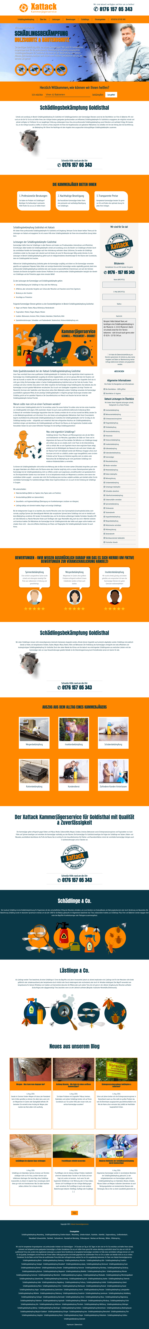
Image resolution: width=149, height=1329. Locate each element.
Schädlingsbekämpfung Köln (95, 1260)
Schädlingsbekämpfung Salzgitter (32, 1315)
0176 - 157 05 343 (119, 272)
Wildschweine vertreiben (113, 525)
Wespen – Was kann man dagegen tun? (30, 1084)
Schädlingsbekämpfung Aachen (97, 1278)
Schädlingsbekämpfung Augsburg (71, 1275)
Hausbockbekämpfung (113, 431)
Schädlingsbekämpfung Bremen (31, 1267)
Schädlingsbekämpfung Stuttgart (31, 1264)
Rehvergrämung (111, 478)
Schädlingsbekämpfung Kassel (116, 1286)
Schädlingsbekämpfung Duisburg (117, 1267)
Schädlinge (85, 19)
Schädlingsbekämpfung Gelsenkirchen (31, 1278)
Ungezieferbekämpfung (113, 516)
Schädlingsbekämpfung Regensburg (116, 1297)
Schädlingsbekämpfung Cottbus (117, 1315)
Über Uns (43, 19)
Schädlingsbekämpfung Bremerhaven (94, 1308)
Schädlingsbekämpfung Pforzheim (72, 1304)
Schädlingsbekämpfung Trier (120, 1311)
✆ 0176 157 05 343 (118, 19)
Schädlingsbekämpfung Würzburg (98, 1300)
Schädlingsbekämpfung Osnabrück (74, 1293)
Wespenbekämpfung (112, 521)
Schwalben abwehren (112, 491)
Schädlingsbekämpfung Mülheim (28, 1293)
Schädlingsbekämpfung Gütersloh (74, 1319)
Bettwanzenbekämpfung (113, 414)
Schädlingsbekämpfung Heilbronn (50, 1304)
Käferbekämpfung (111, 448)
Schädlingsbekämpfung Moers (53, 1315)
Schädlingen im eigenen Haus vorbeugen (30, 1161)
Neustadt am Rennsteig (71, 1238)
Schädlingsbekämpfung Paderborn (31, 1300)
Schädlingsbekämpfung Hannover (73, 1267)
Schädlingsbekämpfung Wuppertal (54, 1271)
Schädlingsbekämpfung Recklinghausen (119, 1308)
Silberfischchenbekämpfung (114, 495)
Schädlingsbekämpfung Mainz (32, 1286)
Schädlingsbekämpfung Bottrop (27, 1308)
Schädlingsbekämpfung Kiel (78, 1278)
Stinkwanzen (110, 508)
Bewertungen (70, 19)
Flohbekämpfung (111, 427)
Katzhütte (94, 1234)
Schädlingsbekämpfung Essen (118, 1264)
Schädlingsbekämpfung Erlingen (58, 1311)
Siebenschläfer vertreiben (114, 499)
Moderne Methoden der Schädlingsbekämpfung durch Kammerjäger (116, 1162)
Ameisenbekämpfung (112, 410)
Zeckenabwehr (110, 534)
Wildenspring (115, 1238)
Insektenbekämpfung (112, 444)
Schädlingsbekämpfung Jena (78, 1311)
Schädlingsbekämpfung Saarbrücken (51, 1289)
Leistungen (56, 19)
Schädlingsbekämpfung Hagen (29, 1289)
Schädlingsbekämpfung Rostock (96, 1286)
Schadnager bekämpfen (113, 487)
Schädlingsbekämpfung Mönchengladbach (119, 1275)
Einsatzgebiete (100, 19)
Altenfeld (101, 1234)
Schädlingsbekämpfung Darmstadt (54, 1297)
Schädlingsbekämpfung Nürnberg (95, 1267)
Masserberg (75, 1234)
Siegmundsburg (111, 1234)
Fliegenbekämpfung (112, 423)
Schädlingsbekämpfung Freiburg (75, 1282)
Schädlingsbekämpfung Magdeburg (53, 1282)
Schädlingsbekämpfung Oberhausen (73, 1286)
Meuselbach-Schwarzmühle (37, 1238)
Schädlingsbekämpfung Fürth (119, 1300)
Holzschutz (109, 435)
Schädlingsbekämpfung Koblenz (71, 1308)
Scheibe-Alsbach (85, 1234)
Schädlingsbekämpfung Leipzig (75, 1264)
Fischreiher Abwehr (112, 542)
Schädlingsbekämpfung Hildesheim (95, 1315)
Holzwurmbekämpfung (113, 440)
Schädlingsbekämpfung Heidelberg (120, 1293)
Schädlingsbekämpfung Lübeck (117, 1282)
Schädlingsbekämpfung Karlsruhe (26, 1275)
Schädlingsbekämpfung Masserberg (33, 1234)
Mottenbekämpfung (112, 470)
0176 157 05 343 (113, 9)
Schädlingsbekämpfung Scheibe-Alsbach (57, 1234)
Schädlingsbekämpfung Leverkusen (97, 1293)
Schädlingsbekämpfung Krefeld (96, 1282)
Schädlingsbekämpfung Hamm (73, 1289)
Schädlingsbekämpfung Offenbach (76, 1300)
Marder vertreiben (111, 465)
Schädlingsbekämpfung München (75, 1260)
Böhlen (108, 1238)
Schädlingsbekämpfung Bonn (96, 1271)
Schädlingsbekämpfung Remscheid (99, 1311)
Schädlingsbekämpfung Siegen (73, 1315)
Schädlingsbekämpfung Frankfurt (115, 1260)
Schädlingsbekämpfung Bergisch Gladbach (33, 1311)
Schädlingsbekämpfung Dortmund (97, 1264)
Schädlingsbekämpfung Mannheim (49, 1275)
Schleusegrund (84, 1238)
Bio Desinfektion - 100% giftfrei (115, 389)
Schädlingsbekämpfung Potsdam (94, 1289)
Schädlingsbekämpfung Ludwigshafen (117, 1289)
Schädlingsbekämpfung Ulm (29, 1304)
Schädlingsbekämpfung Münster (117, 1271)
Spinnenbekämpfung (112, 504)
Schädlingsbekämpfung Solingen (31, 1297)
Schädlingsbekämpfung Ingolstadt (53, 1300)
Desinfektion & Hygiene (113, 393)
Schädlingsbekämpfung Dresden (52, 1267)
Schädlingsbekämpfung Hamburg (53, 1260)
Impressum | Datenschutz (74, 1324)
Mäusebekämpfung (111, 461)
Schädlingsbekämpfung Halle (32, 1282)
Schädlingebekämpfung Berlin (32, 1260)
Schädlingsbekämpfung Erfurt (52, 1286)
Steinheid (50, 1238)
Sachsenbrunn (58, 1238)
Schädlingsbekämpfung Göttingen (117, 1304)
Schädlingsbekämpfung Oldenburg (51, 1293)
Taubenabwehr (110, 512)
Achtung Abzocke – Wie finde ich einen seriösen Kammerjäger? (73, 1085)
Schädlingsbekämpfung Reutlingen (49, 1308)
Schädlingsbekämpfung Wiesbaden (94, 1275)
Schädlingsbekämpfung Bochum (32, 1271)
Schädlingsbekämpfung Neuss (94, 1297)
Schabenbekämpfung (112, 482)
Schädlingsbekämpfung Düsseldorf (54, 1264)
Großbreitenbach (122, 1234)
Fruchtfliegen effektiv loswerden (73, 1161)
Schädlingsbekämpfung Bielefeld (76, 1271)
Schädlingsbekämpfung (26, 19)
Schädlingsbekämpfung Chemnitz (118, 1278)
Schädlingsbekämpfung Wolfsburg (95, 1304)
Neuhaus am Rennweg (98, 1238)
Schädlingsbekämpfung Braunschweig (56, 1278)
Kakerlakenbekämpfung (113, 453)
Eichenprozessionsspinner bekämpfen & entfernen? (116, 1085)
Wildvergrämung (111, 529)
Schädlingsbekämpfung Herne (75, 1297)
